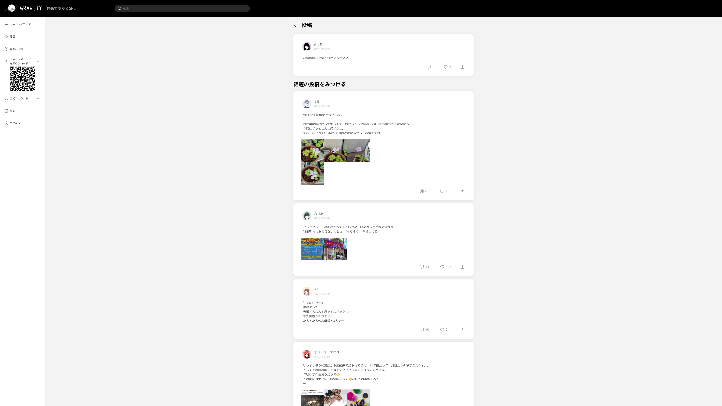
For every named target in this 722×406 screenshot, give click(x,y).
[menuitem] (22, 24)
